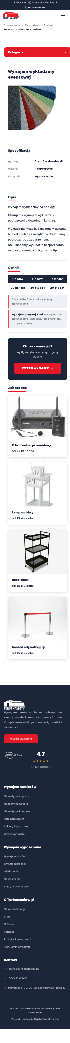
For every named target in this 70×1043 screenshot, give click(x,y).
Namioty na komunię (17, 811)
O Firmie (9, 924)
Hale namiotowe (14, 819)
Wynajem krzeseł (15, 864)
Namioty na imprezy (16, 796)
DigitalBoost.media (46, 1019)
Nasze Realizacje (14, 909)
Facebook (20, 2)
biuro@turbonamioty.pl (44, 2)
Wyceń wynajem (21, 739)
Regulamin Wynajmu (17, 947)
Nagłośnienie (12, 879)
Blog (7, 916)
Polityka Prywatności (17, 939)
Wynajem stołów (14, 856)
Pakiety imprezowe (16, 826)
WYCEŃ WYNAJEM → (37, 368)
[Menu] (63, 15)
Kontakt (9, 932)
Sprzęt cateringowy (16, 886)
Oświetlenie (11, 871)
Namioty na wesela (16, 804)
